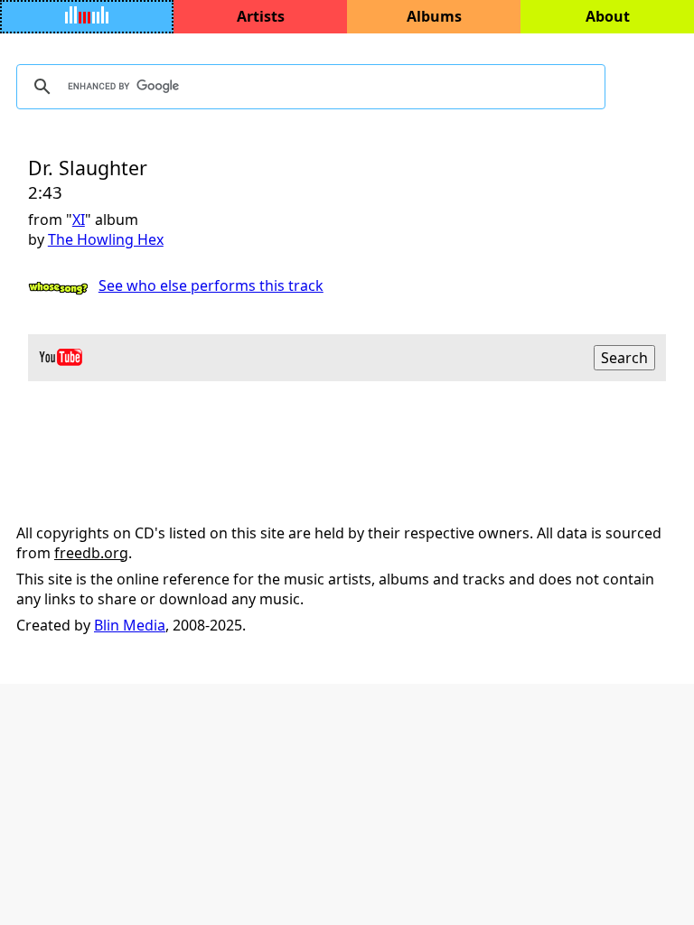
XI (78, 219)
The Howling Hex (106, 239)
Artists (261, 16)
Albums (434, 16)
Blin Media (129, 625)
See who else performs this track (211, 285)
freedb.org (91, 553)
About (608, 16)
